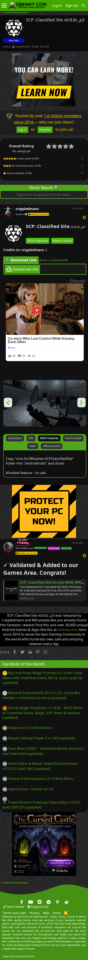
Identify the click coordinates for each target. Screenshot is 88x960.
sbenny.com (67, 629)
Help (46, 913)
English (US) (39, 907)
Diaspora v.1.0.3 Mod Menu (30, 727)
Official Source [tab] (51, 446)
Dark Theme (15, 907)
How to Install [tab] (73, 438)
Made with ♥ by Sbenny (18, 956)
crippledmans (22, 46)
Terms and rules (14, 913)
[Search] (83, 5)
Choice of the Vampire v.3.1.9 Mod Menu (40, 778)
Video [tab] (32, 446)
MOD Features (37, 241)
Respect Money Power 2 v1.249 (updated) (41, 738)
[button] (4, 5)
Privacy (34, 913)
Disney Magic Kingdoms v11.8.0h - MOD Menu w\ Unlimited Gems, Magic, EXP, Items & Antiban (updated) (42, 712)
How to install (62, 241)
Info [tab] (31, 438)
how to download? (53, 260)
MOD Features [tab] (49, 438)
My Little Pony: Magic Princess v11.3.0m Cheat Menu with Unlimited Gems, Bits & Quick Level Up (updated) (42, 678)
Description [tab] (15, 438)
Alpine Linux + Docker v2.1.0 (30, 789)
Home (57, 913)
